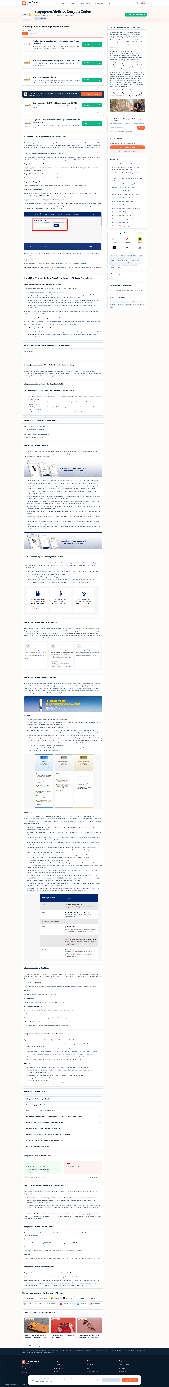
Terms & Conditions (125, 1365)
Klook (132, 262)
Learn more (49, 1381)
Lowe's (135, 302)
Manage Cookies (94, 1380)
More (109, 3)
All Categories (99, 3)
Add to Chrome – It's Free (91, 94)
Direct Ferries (122, 258)
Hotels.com (130, 258)
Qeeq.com (122, 255)
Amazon (112, 302)
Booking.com (139, 262)
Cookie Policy (123, 1372)
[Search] (137, 3)
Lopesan (112, 260)
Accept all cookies (130, 1380)
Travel (48, 1214)
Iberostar (124, 265)
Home (64, 3)
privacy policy (129, 131)
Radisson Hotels (133, 265)
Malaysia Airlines (32, 1198)
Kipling (111, 255)
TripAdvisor (113, 267)
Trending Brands (85, 3)
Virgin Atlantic (113, 258)
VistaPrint (120, 304)
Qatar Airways (120, 262)
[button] (25, 33)
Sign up (140, 127)
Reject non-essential (111, 1380)
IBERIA (127, 262)
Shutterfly (112, 304)
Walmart (128, 304)
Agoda (118, 265)
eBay (111, 307)
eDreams (112, 262)
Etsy (118, 302)
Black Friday (58, 1372)
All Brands (72, 3)
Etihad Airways (120, 260)
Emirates (30, 1205)
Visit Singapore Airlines (137, 14)
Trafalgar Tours (131, 255)
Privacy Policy (123, 1368)
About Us (90, 1365)
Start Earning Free (128, 147)
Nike (141, 302)
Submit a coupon (92, 1372)
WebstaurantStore (138, 304)
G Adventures (135, 260)
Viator (116, 255)
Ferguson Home (126, 302)
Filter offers (26, 30)
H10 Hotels (138, 258)
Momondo (112, 265)
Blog (88, 1368)
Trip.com (139, 255)
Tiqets (119, 267)
